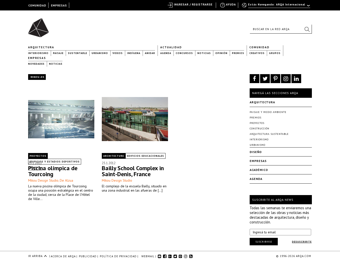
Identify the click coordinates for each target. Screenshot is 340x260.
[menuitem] (276, 6)
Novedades (36, 63)
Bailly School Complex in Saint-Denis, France (133, 171)
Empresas (37, 58)
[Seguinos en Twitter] (265, 78)
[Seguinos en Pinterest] (275, 78)
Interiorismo (38, 53)
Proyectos (38, 155)
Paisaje (58, 53)
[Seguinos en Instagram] (286, 78)
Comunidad (259, 47)
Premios (238, 53)
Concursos (184, 53)
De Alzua (66, 180)
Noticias (204, 53)
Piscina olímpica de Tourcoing (52, 171)
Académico (259, 170)
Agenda (165, 53)
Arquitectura (41, 47)
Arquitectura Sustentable (269, 134)
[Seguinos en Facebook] (254, 78)
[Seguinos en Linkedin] (296, 78)
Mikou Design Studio (43, 180)
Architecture (113, 155)
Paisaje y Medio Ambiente (268, 112)
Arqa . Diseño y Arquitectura (40, 25)
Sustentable (77, 53)
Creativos (257, 53)
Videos (118, 53)
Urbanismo (100, 53)
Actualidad (171, 47)
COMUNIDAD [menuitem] (37, 5)
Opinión (221, 53)
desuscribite (302, 241)
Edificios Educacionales (145, 155)
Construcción (259, 128)
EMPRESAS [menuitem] (59, 5)
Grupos (275, 53)
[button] (307, 29)
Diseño (256, 152)
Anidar (150, 53)
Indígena (133, 53)
